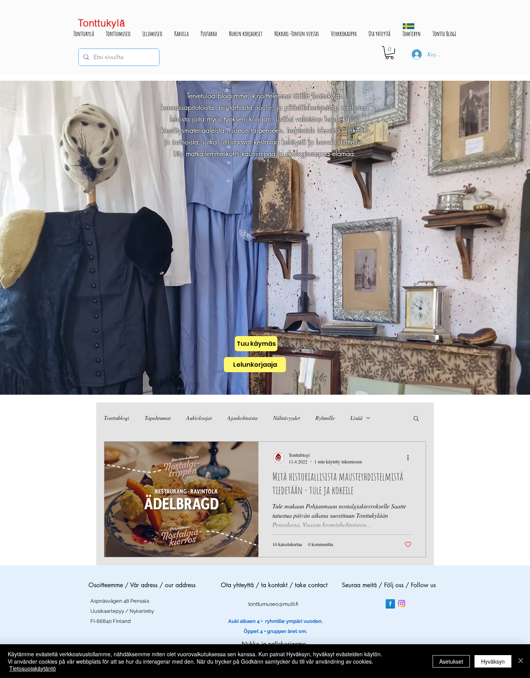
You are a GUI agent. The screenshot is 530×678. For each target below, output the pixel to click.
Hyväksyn (493, 661)
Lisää (356, 417)
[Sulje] (520, 661)
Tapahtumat (158, 417)
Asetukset (451, 661)
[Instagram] (401, 603)
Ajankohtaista (242, 417)
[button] (389, 52)
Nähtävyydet (286, 417)
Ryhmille (325, 417)
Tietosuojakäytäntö (32, 668)
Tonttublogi (116, 417)
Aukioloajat (199, 417)
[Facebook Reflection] (390, 604)
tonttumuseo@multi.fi (273, 604)
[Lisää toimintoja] (410, 458)
